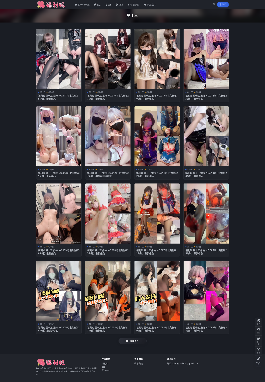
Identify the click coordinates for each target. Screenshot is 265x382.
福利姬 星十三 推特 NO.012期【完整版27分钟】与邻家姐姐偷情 (108, 174)
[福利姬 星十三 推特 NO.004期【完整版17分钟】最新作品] (108, 291)
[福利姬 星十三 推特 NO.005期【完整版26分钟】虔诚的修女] (58, 291)
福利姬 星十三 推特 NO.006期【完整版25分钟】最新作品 (206, 252)
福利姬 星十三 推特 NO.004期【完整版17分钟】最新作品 (108, 329)
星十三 (43, 92)
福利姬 (51, 92)
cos (109, 4)
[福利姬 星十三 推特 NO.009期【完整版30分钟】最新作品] (58, 213)
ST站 (121, 4)
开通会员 (106, 370)
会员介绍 (134, 4)
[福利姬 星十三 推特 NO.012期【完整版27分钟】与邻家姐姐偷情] (108, 136)
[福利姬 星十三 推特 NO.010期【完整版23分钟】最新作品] (206, 136)
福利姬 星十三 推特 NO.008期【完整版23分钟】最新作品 (108, 252)
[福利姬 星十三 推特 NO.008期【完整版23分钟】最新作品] (108, 213)
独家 (99, 4)
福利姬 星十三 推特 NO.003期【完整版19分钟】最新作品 (157, 329)
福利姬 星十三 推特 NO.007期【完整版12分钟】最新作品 (157, 252)
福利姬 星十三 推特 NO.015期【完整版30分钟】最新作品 (157, 97)
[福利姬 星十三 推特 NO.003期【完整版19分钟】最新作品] (157, 291)
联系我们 (151, 4)
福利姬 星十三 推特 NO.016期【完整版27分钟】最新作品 (108, 97)
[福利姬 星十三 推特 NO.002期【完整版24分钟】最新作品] (206, 291)
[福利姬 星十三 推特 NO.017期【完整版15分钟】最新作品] (58, 59)
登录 (224, 4)
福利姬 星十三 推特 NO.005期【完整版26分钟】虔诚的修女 (59, 329)
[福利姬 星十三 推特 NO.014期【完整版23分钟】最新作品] (206, 59)
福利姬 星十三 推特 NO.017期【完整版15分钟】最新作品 (59, 97)
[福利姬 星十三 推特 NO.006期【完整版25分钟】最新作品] (206, 213)
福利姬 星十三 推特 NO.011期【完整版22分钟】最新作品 (157, 174)
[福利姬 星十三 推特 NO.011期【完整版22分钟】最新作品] (157, 136)
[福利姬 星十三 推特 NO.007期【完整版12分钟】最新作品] (157, 213)
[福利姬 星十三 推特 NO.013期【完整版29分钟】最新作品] (58, 136)
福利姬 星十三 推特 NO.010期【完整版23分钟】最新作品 (206, 174)
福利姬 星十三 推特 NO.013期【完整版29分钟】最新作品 (59, 174)
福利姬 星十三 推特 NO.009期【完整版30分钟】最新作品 (59, 252)
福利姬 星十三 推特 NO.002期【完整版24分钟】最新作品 (206, 329)
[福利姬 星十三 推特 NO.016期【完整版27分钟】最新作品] (108, 59)
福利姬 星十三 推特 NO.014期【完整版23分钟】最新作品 (206, 97)
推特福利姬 (84, 4)
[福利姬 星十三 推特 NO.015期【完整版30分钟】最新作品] (157, 59)
